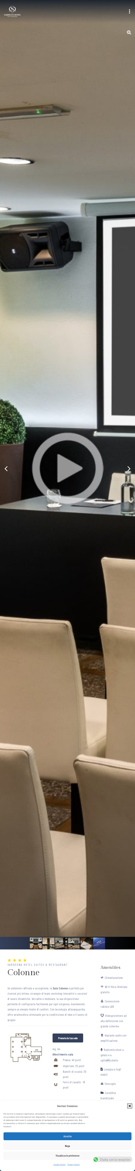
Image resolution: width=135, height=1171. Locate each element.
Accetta (68, 1136)
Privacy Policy (74, 1164)
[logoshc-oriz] (12, 11)
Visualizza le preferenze (67, 1155)
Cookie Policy (59, 1164)
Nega (67, 1145)
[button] (129, 1106)
